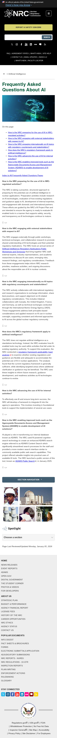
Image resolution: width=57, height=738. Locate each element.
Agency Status (9, 626)
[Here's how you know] (28, 4)
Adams (4, 572)
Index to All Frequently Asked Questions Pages (22, 175)
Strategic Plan (9, 600)
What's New (35, 53)
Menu (49, 13)
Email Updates (30, 57)
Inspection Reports (12, 666)
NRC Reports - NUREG (12, 658)
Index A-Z (43, 57)
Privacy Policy (14, 733)
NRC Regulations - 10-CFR (14, 662)
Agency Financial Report (14, 608)
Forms (4, 647)
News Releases (9, 565)
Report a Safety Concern (28, 27)
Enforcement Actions (13, 673)
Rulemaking (7, 677)
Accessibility (44, 730)
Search (47, 37)
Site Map (33, 730)
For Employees (43, 733)
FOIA (43, 723)
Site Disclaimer (28, 733)
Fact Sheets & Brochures (15, 643)
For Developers (10, 591)
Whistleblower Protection (21, 726)
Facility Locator (35, 61)
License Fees (8, 611)
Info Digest (7, 640)
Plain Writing (8, 669)
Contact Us (17, 57)
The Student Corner (12, 583)
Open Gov (6, 576)
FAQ (8, 53)
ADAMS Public (25, 461)
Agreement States (20, 53)
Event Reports (9, 568)
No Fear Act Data (41, 726)
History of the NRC (11, 615)
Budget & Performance (13, 604)
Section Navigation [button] (28, 479)
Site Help (47, 53)
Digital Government (12, 580)
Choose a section (13, 537)
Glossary (6, 680)
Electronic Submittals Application (20, 651)
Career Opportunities (13, 619)
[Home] (25, 13)
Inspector (17, 730)
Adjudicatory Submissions (15, 655)
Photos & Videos (10, 587)
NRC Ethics (7, 623)
